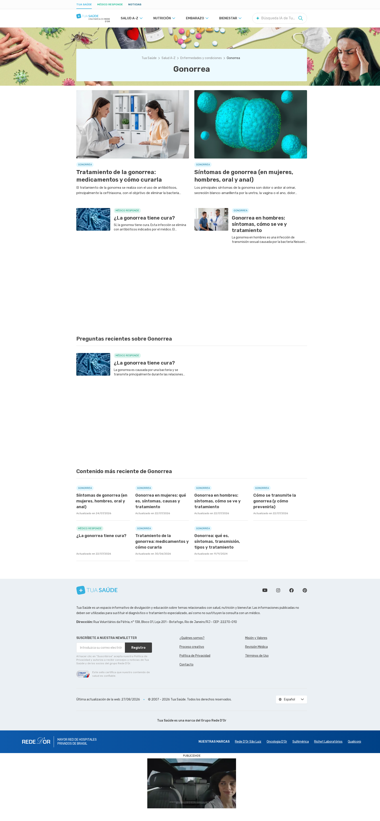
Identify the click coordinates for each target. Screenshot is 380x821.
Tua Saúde (84, 4)
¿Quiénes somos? (192, 638)
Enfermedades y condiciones (201, 58)
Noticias (134, 4)
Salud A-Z (168, 58)
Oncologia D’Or (277, 742)
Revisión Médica (256, 647)
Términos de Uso (257, 656)
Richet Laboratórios (328, 742)
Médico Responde (110, 4)
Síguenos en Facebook (291, 590)
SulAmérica (300, 742)
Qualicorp (354, 742)
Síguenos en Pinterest (305, 590)
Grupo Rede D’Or (213, 720)
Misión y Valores (256, 638)
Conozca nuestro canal (265, 590)
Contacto (186, 664)
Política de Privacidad (194, 656)
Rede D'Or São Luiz (248, 742)
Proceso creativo (191, 647)
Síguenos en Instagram (278, 590)
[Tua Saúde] (93, 16)
